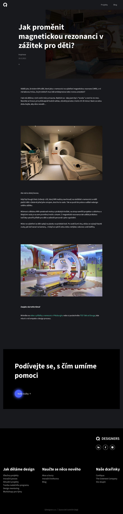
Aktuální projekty (11, 481)
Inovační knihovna (50, 478)
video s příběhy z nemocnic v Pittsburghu (46, 315)
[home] (6, 5)
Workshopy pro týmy (12, 491)
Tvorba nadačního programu (16, 485)
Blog (115, 4)
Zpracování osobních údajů (68, 510)
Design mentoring (11, 488)
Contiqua (100, 475)
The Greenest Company (106, 478)
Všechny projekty (10, 475)
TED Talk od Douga (87, 315)
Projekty (104, 4)
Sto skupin (101, 481)
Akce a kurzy (47, 475)
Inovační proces (10, 478)
